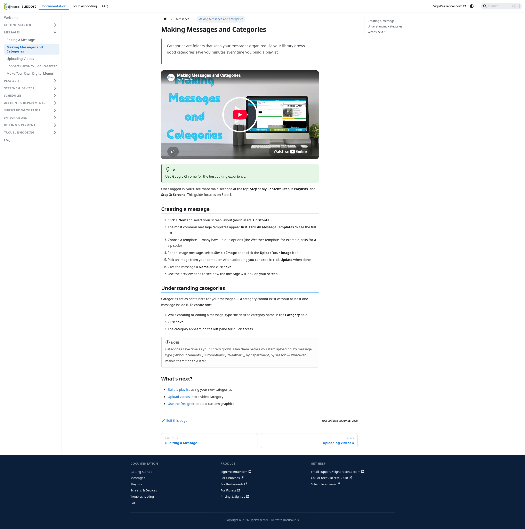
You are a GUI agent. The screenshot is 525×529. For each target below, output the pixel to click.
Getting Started (141, 472)
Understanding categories (385, 26)
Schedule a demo (323, 484)
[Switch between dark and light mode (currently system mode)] (471, 6)
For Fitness (228, 490)
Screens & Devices (143, 490)
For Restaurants (232, 484)
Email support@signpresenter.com (335, 472)
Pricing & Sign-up (233, 496)
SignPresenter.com (447, 6)
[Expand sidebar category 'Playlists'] (54, 81)
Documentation (54, 6)
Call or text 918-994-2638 (329, 478)
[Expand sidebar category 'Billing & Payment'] (54, 125)
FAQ (105, 6)
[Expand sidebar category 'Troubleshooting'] (54, 132)
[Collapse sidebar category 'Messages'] (54, 32)
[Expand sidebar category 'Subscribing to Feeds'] (54, 110)
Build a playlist (179, 389)
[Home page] (165, 19)
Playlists (136, 484)
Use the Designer (181, 403)
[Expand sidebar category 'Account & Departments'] (54, 103)
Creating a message (381, 21)
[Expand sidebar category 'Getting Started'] (54, 25)
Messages (137, 478)
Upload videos (179, 396)
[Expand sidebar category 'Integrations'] (54, 117)
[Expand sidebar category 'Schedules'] (54, 95)
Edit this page (176, 420)
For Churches (230, 478)
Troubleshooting (84, 6)
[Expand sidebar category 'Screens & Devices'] (54, 88)
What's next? (376, 32)
